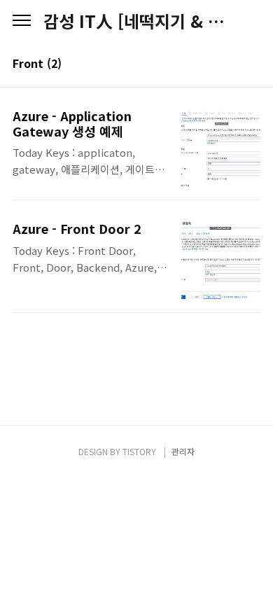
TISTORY (139, 451)
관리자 (183, 451)
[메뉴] (22, 21)
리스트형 (252, 64)
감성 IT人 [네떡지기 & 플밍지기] (136, 21)
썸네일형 (232, 64)
